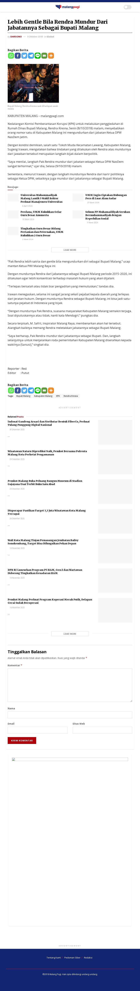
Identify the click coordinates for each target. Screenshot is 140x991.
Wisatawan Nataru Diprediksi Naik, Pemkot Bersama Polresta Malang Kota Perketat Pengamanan (47, 453)
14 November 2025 (17, 548)
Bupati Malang (23, 396)
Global (50, 36)
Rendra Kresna (71, 396)
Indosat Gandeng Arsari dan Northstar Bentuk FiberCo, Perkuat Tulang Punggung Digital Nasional (49, 423)
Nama (11, 708)
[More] (51, 56)
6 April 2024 (27, 206)
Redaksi (88, 957)
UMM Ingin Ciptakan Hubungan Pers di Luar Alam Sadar (106, 197)
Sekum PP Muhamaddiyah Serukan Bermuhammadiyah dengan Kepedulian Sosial (107, 215)
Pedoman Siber (72, 957)
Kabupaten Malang (43, 396)
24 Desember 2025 (17, 459)
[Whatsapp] (11, 56)
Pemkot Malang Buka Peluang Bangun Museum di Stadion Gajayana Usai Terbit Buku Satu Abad (45, 482)
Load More (70, 250)
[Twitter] (24, 56)
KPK (58, 396)
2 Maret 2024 (27, 239)
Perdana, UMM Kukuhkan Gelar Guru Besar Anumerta (41, 213)
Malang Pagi (55, 974)
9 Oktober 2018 (35, 36)
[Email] (44, 56)
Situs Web (79, 723)
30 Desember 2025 (17, 429)
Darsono (16, 36)
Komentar (15, 665)
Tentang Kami (54, 957)
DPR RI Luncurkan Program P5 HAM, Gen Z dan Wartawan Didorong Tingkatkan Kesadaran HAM (45, 571)
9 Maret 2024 (92, 222)
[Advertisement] (70, 936)
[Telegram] (31, 56)
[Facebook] (18, 56)
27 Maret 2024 (93, 202)
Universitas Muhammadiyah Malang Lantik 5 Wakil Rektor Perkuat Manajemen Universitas (41, 198)
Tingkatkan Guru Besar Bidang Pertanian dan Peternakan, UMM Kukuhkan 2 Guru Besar (41, 232)
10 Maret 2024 (28, 219)
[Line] (38, 56)
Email (11, 723)
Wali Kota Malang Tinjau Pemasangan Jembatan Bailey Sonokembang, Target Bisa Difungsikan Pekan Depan (43, 542)
